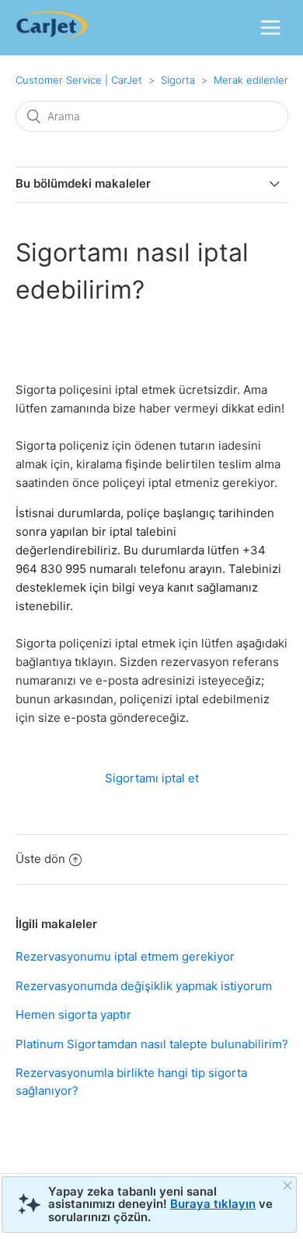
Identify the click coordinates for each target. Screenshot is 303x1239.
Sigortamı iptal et (152, 778)
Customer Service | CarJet (79, 80)
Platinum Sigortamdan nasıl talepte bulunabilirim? (152, 1044)
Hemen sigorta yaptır (73, 1014)
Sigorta (178, 80)
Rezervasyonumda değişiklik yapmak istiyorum (144, 985)
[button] (270, 27)
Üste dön (40, 858)
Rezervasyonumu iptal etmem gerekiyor (125, 956)
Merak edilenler (251, 80)
